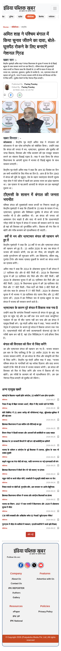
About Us (16, 579)
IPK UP (16, 616)
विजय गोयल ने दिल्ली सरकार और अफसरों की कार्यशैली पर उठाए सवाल (28, 433)
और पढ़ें (30, 534)
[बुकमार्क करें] (4, 95)
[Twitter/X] (33, 565)
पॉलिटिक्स (30, 17)
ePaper (16, 611)
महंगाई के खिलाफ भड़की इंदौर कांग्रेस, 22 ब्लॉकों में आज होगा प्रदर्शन (28, 395)
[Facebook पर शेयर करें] (10, 95)
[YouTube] (40, 565)
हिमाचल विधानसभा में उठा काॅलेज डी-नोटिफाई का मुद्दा (21, 424)
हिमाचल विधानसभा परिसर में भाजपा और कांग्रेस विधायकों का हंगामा (27, 495)
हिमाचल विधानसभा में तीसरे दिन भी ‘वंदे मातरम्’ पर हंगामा (23, 470)
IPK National (16, 621)
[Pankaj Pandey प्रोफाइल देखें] (7, 87)
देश (3, 17)
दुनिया (11, 17)
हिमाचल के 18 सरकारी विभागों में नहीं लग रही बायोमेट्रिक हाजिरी (26, 441)
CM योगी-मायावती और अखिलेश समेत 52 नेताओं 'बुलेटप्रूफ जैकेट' (27, 515)
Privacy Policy (45, 611)
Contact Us (16, 583)
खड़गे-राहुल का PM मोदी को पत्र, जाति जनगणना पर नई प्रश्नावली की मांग (30, 461)
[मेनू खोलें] (55, 8)
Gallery (16, 597)
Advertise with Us (45, 579)
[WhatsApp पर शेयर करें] (19, 95)
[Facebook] (20, 565)
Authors (16, 592)
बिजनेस (41, 17)
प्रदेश (20, 17)
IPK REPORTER (16, 588)
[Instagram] (27, 565)
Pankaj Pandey (30, 84)
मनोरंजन (51, 17)
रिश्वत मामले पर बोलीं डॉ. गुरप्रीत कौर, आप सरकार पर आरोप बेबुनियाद (28, 487)
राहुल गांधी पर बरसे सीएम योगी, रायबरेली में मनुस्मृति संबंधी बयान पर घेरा (28, 478)
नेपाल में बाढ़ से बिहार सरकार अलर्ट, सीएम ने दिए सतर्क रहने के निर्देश (28, 404)
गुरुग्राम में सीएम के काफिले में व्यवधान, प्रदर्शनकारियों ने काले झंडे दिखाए (29, 524)
